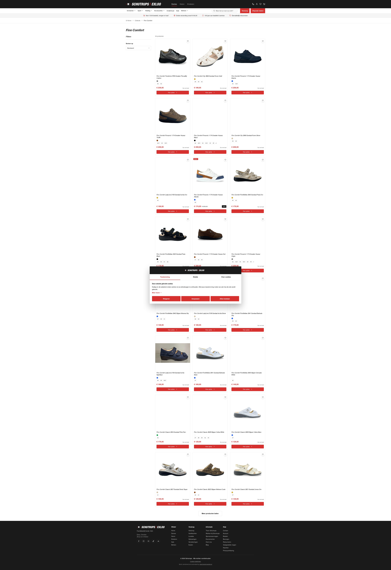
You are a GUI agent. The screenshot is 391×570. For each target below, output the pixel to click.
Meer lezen (156, 292)
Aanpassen (195, 299)
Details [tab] (195, 277)
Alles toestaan (225, 299)
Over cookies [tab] (226, 277)
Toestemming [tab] (165, 277)
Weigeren (166, 299)
